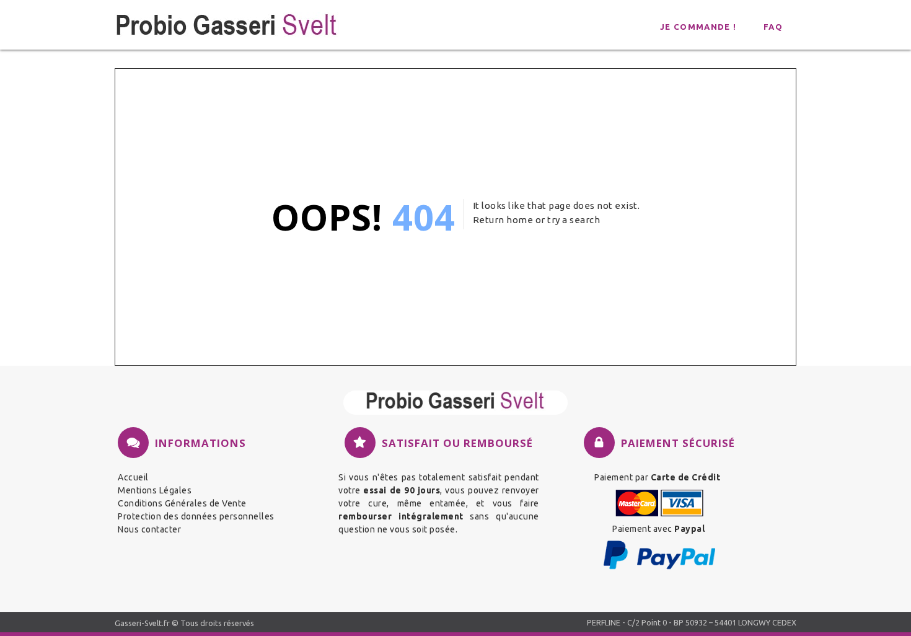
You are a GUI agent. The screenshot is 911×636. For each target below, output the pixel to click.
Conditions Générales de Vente (182, 503)
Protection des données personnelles (196, 516)
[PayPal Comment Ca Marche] (659, 568)
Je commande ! (698, 26)
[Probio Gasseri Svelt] (455, 403)
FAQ (773, 26)
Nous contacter (149, 529)
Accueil (133, 477)
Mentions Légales (154, 490)
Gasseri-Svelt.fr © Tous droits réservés (184, 623)
